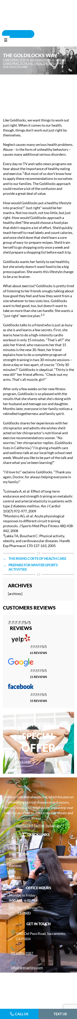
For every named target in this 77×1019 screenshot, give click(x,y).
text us (60, 1014)
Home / (29, 63)
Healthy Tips (44, 63)
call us (21, 1014)
